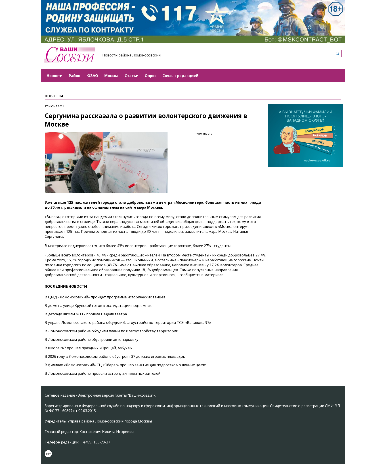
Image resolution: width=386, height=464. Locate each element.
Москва (111, 75)
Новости (55, 75)
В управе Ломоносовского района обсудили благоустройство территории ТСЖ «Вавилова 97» (128, 322)
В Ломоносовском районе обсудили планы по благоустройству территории (111, 331)
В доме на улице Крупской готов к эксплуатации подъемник (98, 305)
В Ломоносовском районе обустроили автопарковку (91, 339)
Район (74, 75)
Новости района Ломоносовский (131, 55)
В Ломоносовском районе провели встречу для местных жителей (102, 373)
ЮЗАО (92, 75)
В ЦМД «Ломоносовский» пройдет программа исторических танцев (105, 297)
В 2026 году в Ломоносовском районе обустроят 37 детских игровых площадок (115, 356)
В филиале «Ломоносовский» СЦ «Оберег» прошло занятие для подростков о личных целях (125, 364)
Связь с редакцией (180, 75)
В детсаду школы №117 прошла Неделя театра (86, 314)
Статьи (131, 75)
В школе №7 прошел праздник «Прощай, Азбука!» (88, 347)
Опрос (150, 75)
